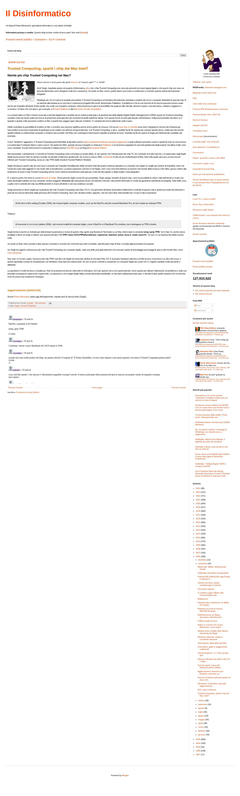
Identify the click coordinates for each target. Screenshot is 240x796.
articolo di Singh (49, 178)
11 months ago (218, 369)
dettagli (84, 32)
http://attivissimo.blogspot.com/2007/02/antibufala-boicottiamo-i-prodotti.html (212, 333)
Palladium (107, 145)
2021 (198, 500)
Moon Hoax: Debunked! (203, 204)
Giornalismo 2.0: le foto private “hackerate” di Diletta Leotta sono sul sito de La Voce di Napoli (211, 397)
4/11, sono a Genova (207, 690)
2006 (198, 556)
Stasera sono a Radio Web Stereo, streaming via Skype (213, 632)
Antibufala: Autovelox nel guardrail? (213, 573)
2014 (198, 526)
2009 (198, 545)
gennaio (202, 734)
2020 (198, 503)
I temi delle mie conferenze (205, 104)
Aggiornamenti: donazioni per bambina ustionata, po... (210, 672)
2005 (198, 739)
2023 (198, 492)
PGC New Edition (208, 328)
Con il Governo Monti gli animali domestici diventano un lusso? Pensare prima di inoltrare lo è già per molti (212, 473)
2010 (198, 541)
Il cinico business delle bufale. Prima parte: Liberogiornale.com (211, 416)
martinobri (205, 340)
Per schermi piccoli (203, 294)
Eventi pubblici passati (202, 267)
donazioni (74, 82)
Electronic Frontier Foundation (87, 109)
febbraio (202, 731)
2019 (198, 507)
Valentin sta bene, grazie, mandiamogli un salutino (209, 584)
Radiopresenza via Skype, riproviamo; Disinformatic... (210, 616)
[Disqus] (97, 349)
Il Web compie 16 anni (207, 621)
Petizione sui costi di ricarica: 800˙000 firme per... (210, 610)
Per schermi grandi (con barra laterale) (212, 290)
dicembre (202, 560)
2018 (198, 511)
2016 (198, 518)
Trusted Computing (28, 306)
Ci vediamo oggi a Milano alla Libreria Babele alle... (210, 594)
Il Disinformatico (38, 13)
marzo (201, 727)
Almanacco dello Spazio (203, 210)
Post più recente (15, 387)
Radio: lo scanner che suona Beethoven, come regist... (210, 626)
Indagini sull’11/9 (200, 125)
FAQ (195, 98)
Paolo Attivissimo (208, 363)
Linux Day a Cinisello (127, 127)
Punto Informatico (22, 296)
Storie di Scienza (200, 120)
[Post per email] (50, 303)
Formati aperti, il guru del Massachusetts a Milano (209, 666)
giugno (201, 716)
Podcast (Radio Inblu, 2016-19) (206, 114)
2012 (198, 534)
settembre (203, 704)
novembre (203, 563)
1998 (198, 751)
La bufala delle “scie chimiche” (206, 142)
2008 (198, 549)
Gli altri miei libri (200, 234)
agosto (201, 708)
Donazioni (40, 39)
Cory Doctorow (14, 253)
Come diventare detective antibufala (208, 223)
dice (88, 88)
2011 (198, 537)
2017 (198, 515)
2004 (198, 743)
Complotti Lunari (200, 131)
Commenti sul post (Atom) (27, 392)
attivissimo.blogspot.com (215, 87)
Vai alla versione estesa (203, 323)
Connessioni (198, 152)
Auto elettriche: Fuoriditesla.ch (206, 147)
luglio (200, 712)
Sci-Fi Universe (57, 39)
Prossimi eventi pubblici (19, 39)
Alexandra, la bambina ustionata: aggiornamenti (212, 684)
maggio (201, 719)
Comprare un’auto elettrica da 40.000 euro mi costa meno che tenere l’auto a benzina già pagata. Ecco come (212, 407)
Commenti (201, 310)
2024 (198, 488)
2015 (198, 522)
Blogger (125, 775)
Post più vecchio (179, 387)
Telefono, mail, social (202, 82)
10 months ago (223, 346)
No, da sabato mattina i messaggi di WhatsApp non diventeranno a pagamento (211, 431)
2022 (198, 496)
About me (212, 93)
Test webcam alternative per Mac (212, 643)
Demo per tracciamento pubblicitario (209, 174)
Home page (97, 387)
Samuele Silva (206, 351)
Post (198, 305)
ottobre (201, 700)
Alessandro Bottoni (97, 148)
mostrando (108, 157)
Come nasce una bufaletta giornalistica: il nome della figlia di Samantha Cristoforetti (212, 456)
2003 (198, 747)
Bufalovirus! (203, 599)
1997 (198, 754)
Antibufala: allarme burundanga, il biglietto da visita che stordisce (210, 440)
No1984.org (72, 148)
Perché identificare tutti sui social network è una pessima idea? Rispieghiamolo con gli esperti (211, 182)
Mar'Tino (204, 375)
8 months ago (218, 334)
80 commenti (40, 303)
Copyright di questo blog (203, 169)
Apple (17, 306)
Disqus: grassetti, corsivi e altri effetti (209, 158)
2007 (198, 553)
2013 (198, 530)
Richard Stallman (60, 109)
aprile (201, 723)
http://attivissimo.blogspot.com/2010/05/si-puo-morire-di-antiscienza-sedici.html (211, 345)
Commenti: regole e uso (203, 163)
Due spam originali (206, 589)
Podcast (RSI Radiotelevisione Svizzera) (210, 109)
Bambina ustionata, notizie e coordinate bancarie (210, 638)
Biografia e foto (199, 93)
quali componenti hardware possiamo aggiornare (105, 142)
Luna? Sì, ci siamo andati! (204, 199)
